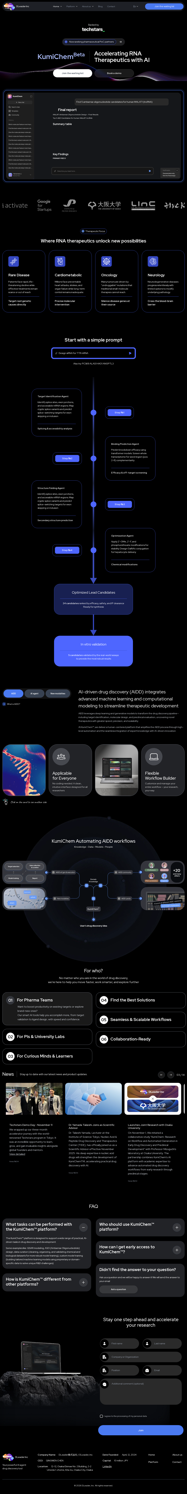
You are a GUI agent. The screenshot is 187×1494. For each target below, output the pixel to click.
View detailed (17, 1154)
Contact (177, 1462)
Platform (153, 1462)
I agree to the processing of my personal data (125, 1416)
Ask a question (118, 1289)
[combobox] (135, 6)
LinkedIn (107, 1466)
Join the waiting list (164, 6)
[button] (13, 693)
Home (151, 1454)
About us (177, 1454)
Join (140, 1430)
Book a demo (114, 73)
